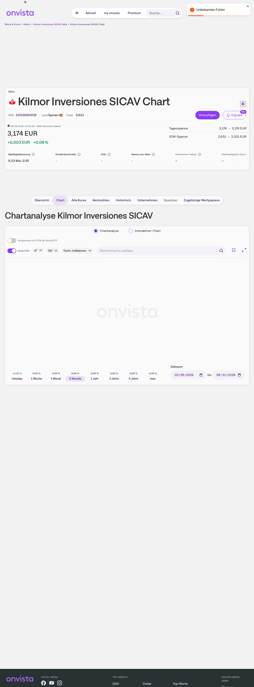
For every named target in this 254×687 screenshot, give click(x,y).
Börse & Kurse (12, 24)
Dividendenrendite (65, 154)
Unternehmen (147, 200)
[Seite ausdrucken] (243, 104)
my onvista (112, 13)
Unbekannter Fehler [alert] (210, 9)
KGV (103, 154)
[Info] (33, 154)
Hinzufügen (207, 115)
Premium (134, 13)
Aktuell (91, 13)
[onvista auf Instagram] (59, 684)
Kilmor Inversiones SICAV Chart (87, 24)
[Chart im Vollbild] (244, 250)
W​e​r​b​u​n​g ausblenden (161, 54)
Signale (236, 115)
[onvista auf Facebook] (43, 684)
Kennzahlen (101, 200)
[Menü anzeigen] (77, 13)
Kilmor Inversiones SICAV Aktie (50, 24)
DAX (115, 684)
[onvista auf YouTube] (51, 684)
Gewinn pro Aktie (140, 154)
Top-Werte (180, 684)
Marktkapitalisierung (19, 154)
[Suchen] (177, 13)
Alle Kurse (78, 200)
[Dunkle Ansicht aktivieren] (25, 2)
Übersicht (42, 200)
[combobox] (161, 250)
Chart (60, 200)
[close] (248, 6)
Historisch (123, 200)
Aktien (26, 24)
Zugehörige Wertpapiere (202, 200)
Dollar (147, 684)
